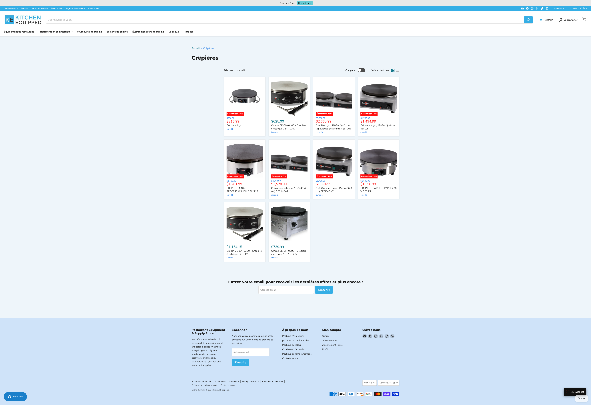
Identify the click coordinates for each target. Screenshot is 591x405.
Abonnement (94, 8)
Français (558, 8)
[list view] (397, 70)
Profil (325, 349)
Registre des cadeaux (75, 8)
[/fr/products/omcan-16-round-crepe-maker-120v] (289, 97)
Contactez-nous (11, 8)
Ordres (325, 336)
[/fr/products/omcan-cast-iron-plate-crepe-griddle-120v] (289, 223)
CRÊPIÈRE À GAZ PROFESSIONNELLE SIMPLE (242, 189)
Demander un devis (39, 8)
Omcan (274, 132)
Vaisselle (174, 31)
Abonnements (329, 340)
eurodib (230, 129)
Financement (56, 8)
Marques (188, 31)
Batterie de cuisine (117, 31)
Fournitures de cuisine (89, 31)
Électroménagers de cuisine (148, 31)
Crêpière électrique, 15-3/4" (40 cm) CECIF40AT (334, 189)
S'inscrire (324, 290)
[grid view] (393, 70)
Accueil (196, 48)
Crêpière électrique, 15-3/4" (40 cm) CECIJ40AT (289, 189)
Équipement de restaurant (19, 31)
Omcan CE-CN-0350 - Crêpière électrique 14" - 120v (244, 252)
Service (24, 8)
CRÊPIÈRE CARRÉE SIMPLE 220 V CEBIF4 (378, 189)
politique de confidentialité (295, 340)
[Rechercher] (528, 19)
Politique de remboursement (296, 353)
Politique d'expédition (293, 336)
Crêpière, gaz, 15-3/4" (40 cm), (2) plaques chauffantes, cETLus (333, 127)
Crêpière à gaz (234, 125)
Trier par (228, 70)
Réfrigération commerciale (55, 31)
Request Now (304, 3)
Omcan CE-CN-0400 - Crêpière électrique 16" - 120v (288, 127)
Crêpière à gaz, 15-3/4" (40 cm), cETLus (378, 127)
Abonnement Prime (332, 344)
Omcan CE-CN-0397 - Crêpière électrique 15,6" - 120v (288, 252)
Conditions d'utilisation (293, 349)
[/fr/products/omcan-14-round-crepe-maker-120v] (245, 223)
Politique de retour (291, 344)
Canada (577, 8)
